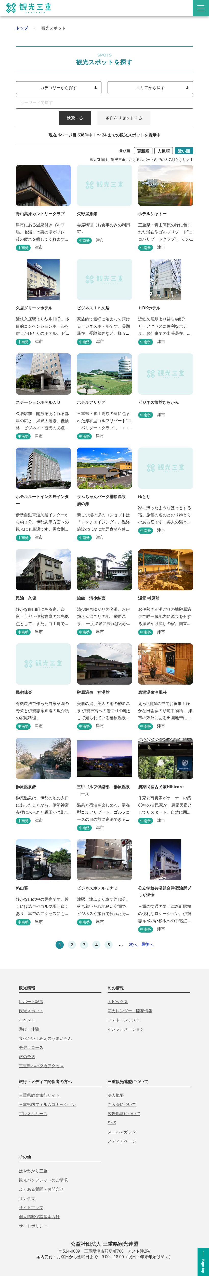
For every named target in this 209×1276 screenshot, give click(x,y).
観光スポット (31, 1011)
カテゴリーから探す (58, 87)
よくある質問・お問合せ (41, 1189)
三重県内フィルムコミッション (47, 1104)
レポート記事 (31, 1002)
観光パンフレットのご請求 (43, 1180)
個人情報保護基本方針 (39, 1217)
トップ (22, 28)
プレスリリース (33, 1114)
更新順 (143, 151)
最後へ (147, 944)
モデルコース (31, 1047)
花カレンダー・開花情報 (130, 1011)
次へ (133, 944)
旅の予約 (27, 1057)
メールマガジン (122, 1132)
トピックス (118, 1002)
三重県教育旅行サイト (39, 1095)
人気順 (164, 151)
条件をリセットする (124, 118)
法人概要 (116, 1095)
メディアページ (122, 1141)
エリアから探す (150, 87)
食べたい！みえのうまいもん (45, 1038)
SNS (112, 1123)
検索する (75, 118)
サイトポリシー (33, 1226)
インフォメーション (126, 1029)
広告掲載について (124, 1114)
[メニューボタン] (201, 8)
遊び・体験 (29, 1029)
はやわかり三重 (33, 1171)
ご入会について (122, 1104)
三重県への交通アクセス (41, 1066)
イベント (27, 1020)
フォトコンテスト (124, 1020)
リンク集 (27, 1198)
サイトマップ (31, 1207)
